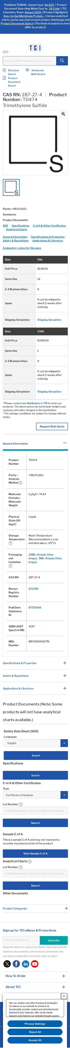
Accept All (35, 1040)
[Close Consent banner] (64, 996)
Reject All (35, 1031)
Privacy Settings (35, 1023)
